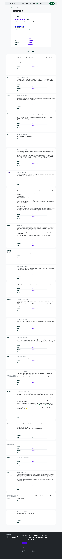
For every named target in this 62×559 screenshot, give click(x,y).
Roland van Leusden (11, 494)
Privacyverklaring (58, 556)
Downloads (23, 550)
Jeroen (8, 172)
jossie (8, 356)
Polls (32, 550)
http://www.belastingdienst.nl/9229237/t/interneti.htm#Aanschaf (39, 404)
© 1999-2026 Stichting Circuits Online (7, 556)
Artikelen (23, 547)
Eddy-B (8, 225)
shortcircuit (9, 319)
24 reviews (28, 19)
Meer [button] (40, 3)
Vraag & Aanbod (28, 3)
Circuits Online (13, 7)
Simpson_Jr (9, 95)
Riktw (8, 134)
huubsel (8, 283)
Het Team (33, 547)
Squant (8, 371)
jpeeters (8, 113)
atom (8, 188)
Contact (23, 552)
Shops (37, 3)
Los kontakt (9, 511)
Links (22, 551)
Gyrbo (8, 77)
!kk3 (8, 55)
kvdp (8, 337)
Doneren (24, 542)
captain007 (9, 299)
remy (8, 266)
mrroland (9, 149)
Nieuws (34, 3)
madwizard (9, 391)
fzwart (8, 457)
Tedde (8, 472)
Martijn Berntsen (10, 421)
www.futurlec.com (30, 29)
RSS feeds (33, 551)
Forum (23, 3)
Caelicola (9, 250)
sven (8, 442)
